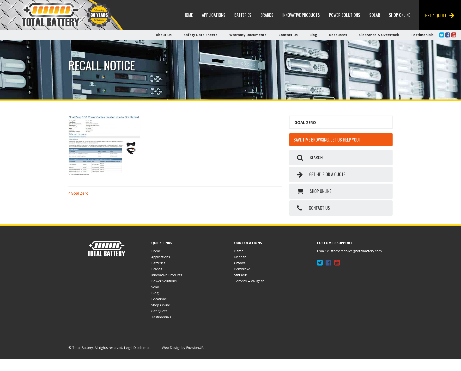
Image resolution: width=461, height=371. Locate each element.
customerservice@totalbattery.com (354, 251)
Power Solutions (344, 15)
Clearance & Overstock (379, 34)
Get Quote (159, 311)
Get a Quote (436, 15)
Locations (159, 299)
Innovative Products (301, 15)
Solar (374, 15)
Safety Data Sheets (201, 34)
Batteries (242, 15)
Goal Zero (79, 193)
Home (188, 15)
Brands (267, 15)
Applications (213, 15)
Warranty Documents (248, 34)
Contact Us (288, 34)
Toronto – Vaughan (249, 281)
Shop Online (399, 15)
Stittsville (241, 275)
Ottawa (240, 263)
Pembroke (242, 269)
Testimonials (422, 34)
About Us (164, 34)
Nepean (240, 257)
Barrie (238, 251)
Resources (338, 34)
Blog (313, 34)
